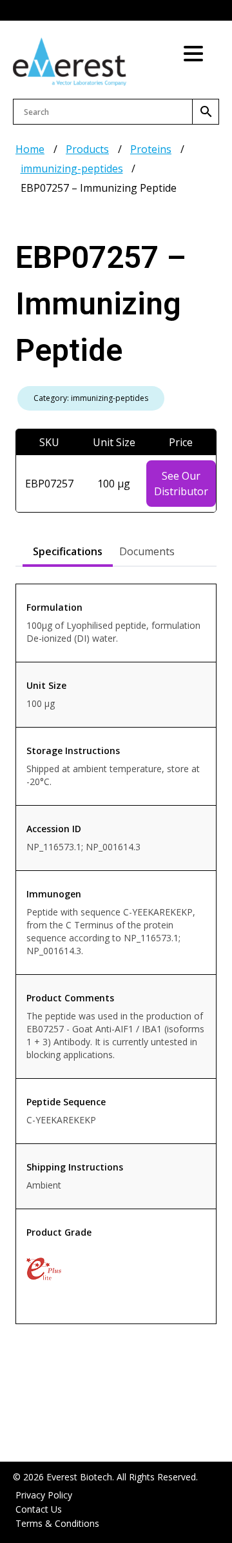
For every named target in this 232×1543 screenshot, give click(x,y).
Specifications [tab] (67, 551)
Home (29, 149)
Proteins (150, 149)
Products (87, 149)
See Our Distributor (181, 483)
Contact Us (38, 1509)
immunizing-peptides (72, 168)
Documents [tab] (147, 551)
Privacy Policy (43, 1495)
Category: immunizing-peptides (91, 398)
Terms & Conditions (57, 1523)
